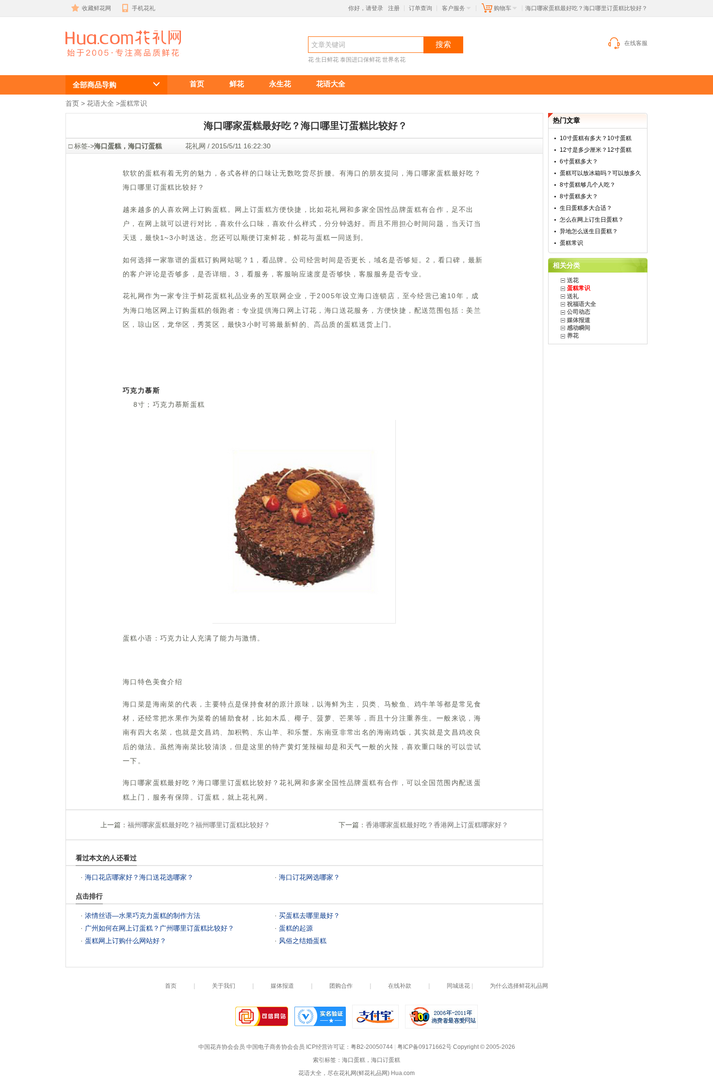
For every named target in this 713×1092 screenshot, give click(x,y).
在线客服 (636, 43)
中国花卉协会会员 (221, 1047)
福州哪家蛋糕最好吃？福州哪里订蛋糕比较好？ (199, 825)
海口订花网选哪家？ (309, 877)
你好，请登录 (365, 8)
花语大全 (330, 84)
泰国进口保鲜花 (360, 59)
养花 (573, 335)
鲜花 (236, 84)
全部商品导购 (94, 84)
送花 (573, 280)
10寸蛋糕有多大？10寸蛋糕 (596, 138)
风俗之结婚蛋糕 (302, 941)
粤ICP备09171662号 (424, 1047)
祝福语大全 (581, 304)
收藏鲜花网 (96, 8)
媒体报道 (578, 320)
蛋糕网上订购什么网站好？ (125, 941)
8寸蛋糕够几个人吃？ (588, 184)
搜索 (443, 44)
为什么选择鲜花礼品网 (519, 985)
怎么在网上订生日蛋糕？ (592, 219)
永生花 (280, 84)
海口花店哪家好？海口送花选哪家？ (139, 877)
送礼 (573, 296)
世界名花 (393, 59)
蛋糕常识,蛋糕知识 (111, 61)
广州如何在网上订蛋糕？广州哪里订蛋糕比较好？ (159, 928)
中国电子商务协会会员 (275, 1047)
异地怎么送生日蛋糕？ (589, 231)
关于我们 (223, 985)
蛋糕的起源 (296, 928)
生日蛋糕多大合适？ (586, 208)
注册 (394, 8)
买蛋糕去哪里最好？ (309, 915)
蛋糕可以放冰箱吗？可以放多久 (600, 173)
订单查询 (420, 8)
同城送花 (458, 985)
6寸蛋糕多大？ (579, 161)
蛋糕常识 (133, 103)
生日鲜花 (327, 59)
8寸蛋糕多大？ (579, 196)
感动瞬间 (578, 327)
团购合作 (341, 985)
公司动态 (578, 311)
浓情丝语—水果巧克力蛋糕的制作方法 (142, 915)
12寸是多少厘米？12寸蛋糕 (596, 149)
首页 (197, 84)
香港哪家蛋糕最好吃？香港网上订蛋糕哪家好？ (437, 825)
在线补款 (399, 985)
